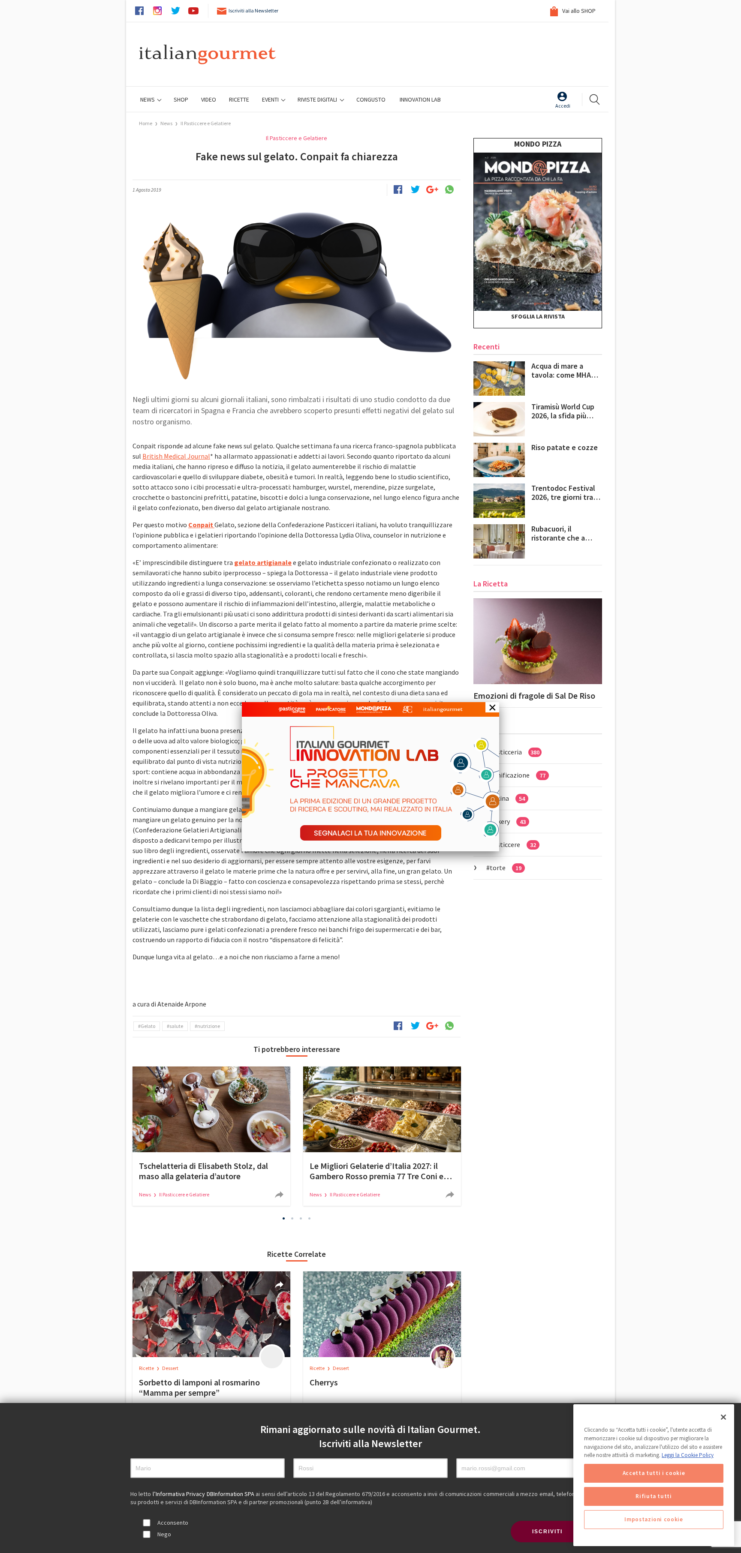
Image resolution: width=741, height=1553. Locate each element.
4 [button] (309, 1218)
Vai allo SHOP (578, 11)
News (148, 99)
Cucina (507, 798)
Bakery (508, 821)
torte (505, 867)
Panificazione (517, 775)
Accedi (562, 105)
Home (145, 123)
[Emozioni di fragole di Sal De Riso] (537, 641)
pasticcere (513, 844)
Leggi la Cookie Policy (688, 1455)
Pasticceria (514, 752)
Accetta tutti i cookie (654, 1473)
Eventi (271, 99)
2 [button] (292, 1218)
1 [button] (284, 1218)
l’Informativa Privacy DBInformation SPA (204, 1494)
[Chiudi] (723, 1417)
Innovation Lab (420, 99)
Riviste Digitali (318, 99)
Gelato (148, 1026)
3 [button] (301, 1218)
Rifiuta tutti (654, 1496)
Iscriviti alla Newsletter (253, 10)
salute (176, 1026)
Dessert (170, 1368)
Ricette (147, 1368)
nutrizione (208, 1026)
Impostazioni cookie (653, 1519)
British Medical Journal (176, 456)
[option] (211, 1136)
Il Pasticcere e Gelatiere (206, 123)
